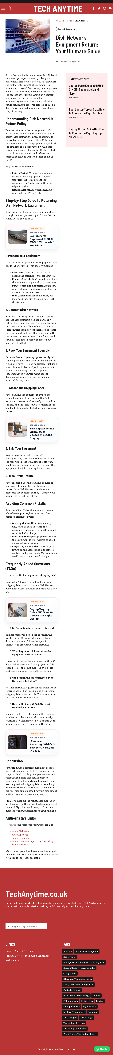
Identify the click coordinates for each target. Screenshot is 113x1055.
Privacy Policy (14, 955)
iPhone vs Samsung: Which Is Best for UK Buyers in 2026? (42, 746)
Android (67, 951)
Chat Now (104, 1049)
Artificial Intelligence (86, 951)
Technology (86, 1017)
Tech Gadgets (70, 1017)
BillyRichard (81, 20)
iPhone (96, 995)
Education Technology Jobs (77, 979)
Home (9, 951)
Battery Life (69, 957)
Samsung (92, 1012)
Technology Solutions (74, 1028)
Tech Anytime (58, 8)
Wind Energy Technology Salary (80, 1034)
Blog (30, 951)
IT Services (87, 1001)
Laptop (99, 1001)
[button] (9, 8)
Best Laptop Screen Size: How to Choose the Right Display (42, 433)
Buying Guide (70, 968)
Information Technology (76, 995)
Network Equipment (66, 29)
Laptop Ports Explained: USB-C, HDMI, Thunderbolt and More (42, 240)
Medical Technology (73, 1012)
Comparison (69, 973)
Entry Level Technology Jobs (78, 984)
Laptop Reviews (71, 1006)
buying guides (88, 968)
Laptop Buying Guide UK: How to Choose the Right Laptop (41, 614)
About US (20, 951)
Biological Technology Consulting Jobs (83, 962)
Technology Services (74, 1023)
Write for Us (12, 960)
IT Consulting (70, 1001)
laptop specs (89, 1006)
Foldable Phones (71, 990)
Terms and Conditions (37, 955)
